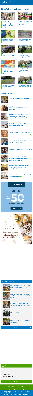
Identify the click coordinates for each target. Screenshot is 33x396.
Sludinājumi (10, 386)
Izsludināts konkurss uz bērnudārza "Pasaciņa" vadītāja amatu (8, 71)
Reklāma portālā (21, 386)
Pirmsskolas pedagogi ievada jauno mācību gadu (25, 86)
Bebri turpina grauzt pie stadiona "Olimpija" (8, 54)
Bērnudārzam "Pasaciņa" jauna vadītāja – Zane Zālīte (25, 55)
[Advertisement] (16, 262)
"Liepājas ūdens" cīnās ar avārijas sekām (25, 39)
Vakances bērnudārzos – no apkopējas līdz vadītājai (25, 23)
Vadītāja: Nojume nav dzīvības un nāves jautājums (8, 86)
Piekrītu (21, 394)
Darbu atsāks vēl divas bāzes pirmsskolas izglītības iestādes (8, 40)
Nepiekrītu (25, 394)
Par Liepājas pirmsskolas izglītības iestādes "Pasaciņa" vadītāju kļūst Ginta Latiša (8, 24)
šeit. (16, 394)
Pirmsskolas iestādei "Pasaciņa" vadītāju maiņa (24, 70)
